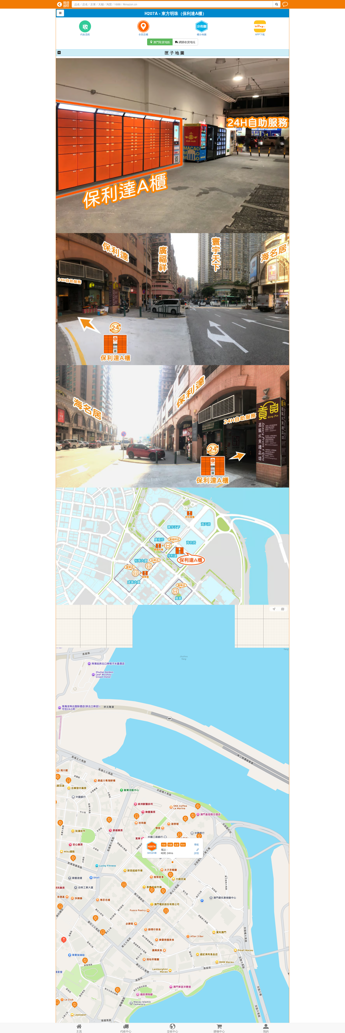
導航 (196, 844)
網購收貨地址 (185, 42)
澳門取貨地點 (160, 42)
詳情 (196, 853)
